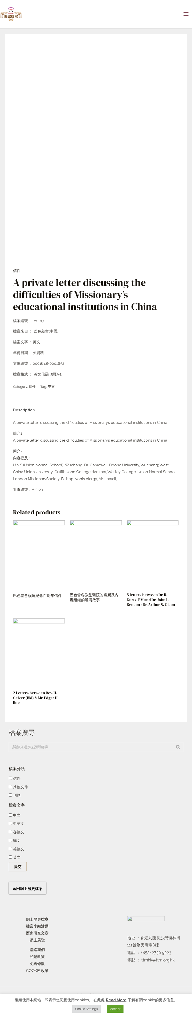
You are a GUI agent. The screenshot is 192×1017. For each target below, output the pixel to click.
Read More (116, 1000)
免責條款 (37, 963)
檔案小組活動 (37, 926)
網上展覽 (37, 940)
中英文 (18, 823)
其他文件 (20, 787)
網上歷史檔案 (37, 919)
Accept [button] (115, 1009)
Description (24, 410)
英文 (51, 387)
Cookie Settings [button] (86, 1009)
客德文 (18, 832)
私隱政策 (37, 956)
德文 (16, 840)
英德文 (18, 849)
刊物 (16, 795)
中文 (16, 815)
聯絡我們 (37, 949)
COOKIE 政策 (37, 970)
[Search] (178, 747)
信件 (16, 270)
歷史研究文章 (37, 933)
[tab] (24, 410)
